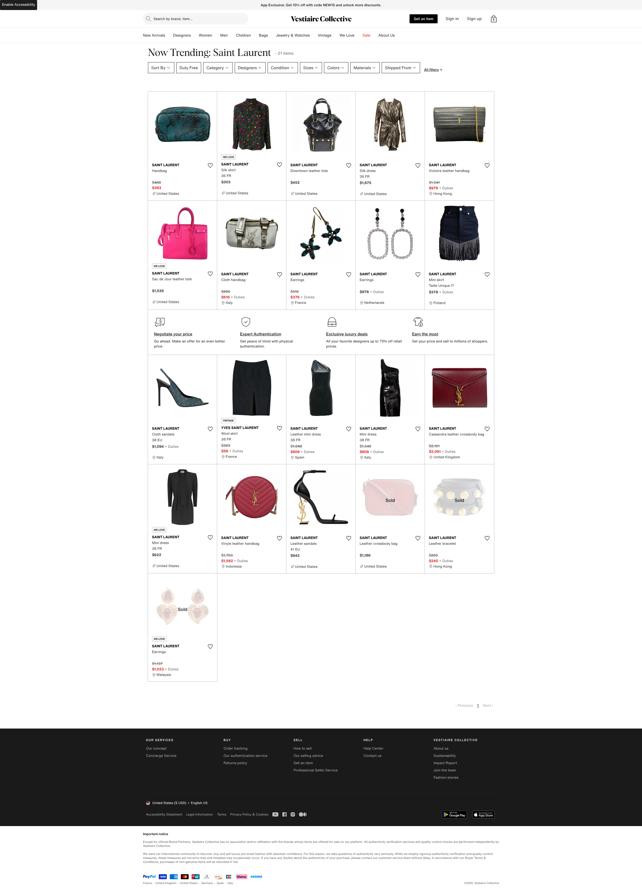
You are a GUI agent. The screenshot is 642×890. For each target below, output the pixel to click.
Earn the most (425, 334)
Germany (207, 883)
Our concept (156, 748)
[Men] (232, 35)
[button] (493, 18)
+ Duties (446, 188)
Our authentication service (245, 755)
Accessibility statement (164, 814)
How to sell (302, 748)
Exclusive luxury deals (347, 334)
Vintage (324, 35)
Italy (230, 883)
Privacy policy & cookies (249, 814)
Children (243, 35)
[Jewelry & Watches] (314, 35)
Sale (366, 35)
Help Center (373, 748)
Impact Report (445, 763)
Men (224, 35)
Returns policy (235, 763)
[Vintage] (336, 35)
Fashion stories (446, 777)
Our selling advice (308, 755)
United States (189, 883)
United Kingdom (166, 883)
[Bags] (272, 35)
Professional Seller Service (315, 770)
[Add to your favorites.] (210, 165)
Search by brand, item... (173, 18)
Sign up (474, 18)
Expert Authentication (260, 334)
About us (441, 748)
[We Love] (359, 35)
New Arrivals (154, 35)
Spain (220, 883)
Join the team (445, 770)
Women (205, 35)
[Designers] (195, 35)
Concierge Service (161, 755)
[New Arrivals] (169, 35)
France (147, 883)
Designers (182, 35)
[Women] (216, 35)
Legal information (199, 814)
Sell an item (423, 18)
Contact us (373, 755)
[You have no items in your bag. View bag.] (493, 18)
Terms (221, 814)
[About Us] (399, 35)
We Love (347, 35)
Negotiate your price (173, 334)
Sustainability (445, 755)
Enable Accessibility (18, 4)
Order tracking (235, 748)
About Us (386, 35)
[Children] (255, 35)
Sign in (452, 18)
